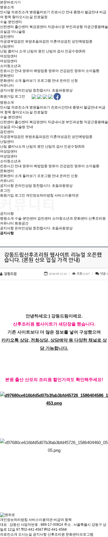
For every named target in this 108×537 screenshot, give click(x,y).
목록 (102, 239)
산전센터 (7, 27)
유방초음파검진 (37, 41)
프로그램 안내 (48, 81)
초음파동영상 (62, 90)
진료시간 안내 (62, 12)
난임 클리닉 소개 (13, 51)
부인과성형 (74, 27)
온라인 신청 (69, 81)
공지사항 (7, 90)
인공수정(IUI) (75, 51)
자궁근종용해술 (96, 27)
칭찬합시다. (42, 90)
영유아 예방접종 (35, 71)
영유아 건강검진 (60, 71)
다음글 (22, 485)
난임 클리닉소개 (12, 146)
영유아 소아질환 (86, 71)
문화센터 (7, 76)
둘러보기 (29, 81)
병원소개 (7, 7)
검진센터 (7, 37)
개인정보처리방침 (40, 195)
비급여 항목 (63, 520)
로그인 (20, 96)
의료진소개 (20, 12)
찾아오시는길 (22, 17)
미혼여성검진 (60, 41)
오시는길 (25, 534)
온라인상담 (23, 90)
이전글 (7, 485)
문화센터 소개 (11, 81)
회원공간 (22, 223)
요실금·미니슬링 (12, 32)
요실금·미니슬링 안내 (16, 127)
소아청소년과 (10, 66)
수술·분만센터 (11, 22)
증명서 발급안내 (85, 12)
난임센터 (7, 46)
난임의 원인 (36, 51)
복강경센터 (38, 27)
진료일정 (41, 17)
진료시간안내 (61, 107)
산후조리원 (97, 218)
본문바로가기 (10, 2)
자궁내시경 (56, 27)
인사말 (5, 12)
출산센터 (22, 27)
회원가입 (7, 96)
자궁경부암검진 (12, 41)
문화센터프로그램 (79, 534)
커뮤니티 (7, 85)
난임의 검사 (55, 51)
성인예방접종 (82, 41)
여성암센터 (8, 56)
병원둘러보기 (39, 12)
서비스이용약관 (66, 195)
